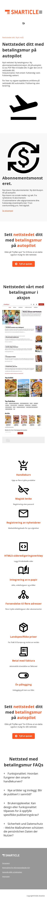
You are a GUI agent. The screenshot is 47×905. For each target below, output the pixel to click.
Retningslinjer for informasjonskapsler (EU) (16, 868)
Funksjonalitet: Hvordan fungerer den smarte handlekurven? (21, 777)
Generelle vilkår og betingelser (12, 872)
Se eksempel (7, 210)
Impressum (6, 877)
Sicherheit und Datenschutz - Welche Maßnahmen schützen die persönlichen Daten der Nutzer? (23, 829)
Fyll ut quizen (25, 264)
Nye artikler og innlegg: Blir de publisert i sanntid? (23, 792)
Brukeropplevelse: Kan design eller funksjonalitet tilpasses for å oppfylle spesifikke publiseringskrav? (21, 809)
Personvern (6, 863)
